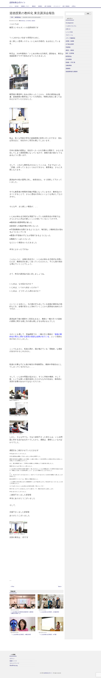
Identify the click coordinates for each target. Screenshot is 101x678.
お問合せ (74, 6)
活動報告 (33, 20)
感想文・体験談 (70, 50)
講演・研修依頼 (66, 6)
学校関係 (68, 47)
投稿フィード (13, 661)
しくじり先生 (69, 32)
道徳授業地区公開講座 (71, 71)
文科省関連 (28, 20)
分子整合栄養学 (70, 44)
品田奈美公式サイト (17, 2)
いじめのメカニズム (71, 26)
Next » (60, 586)
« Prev (12, 586)
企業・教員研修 (47, 6)
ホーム (11, 6)
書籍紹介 (34, 6)
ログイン (12, 658)
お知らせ (68, 29)
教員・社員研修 (70, 53)
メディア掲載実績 (70, 38)
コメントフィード (14, 663)
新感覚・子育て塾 (70, 62)
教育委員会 (23, 20)
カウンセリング (57, 6)
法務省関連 (69, 65)
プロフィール (69, 35)
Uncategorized (69, 23)
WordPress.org (14, 665)
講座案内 (40, 6)
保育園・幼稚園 (70, 41)
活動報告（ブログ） (25, 6)
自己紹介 (17, 6)
